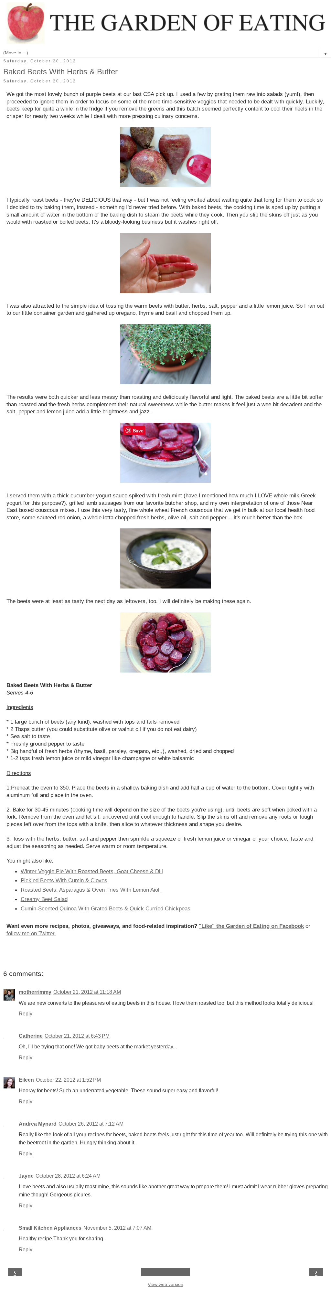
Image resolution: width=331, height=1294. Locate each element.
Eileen (26, 1080)
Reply (25, 1013)
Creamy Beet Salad (44, 899)
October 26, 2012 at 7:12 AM (91, 1124)
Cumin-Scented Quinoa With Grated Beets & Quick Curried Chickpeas (105, 908)
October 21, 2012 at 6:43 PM (77, 1036)
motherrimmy (35, 992)
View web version (165, 1284)
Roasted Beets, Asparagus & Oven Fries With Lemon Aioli (91, 889)
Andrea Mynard (38, 1124)
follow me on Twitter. (31, 933)
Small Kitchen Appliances (50, 1228)
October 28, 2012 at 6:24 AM (68, 1176)
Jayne (26, 1176)
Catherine (31, 1036)
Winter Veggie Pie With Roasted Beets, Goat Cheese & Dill (92, 871)
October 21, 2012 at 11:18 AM (87, 992)
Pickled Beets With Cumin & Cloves (64, 880)
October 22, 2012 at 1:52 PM (68, 1080)
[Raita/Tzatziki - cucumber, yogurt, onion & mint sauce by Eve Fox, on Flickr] (165, 586)
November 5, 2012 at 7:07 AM (117, 1228)
